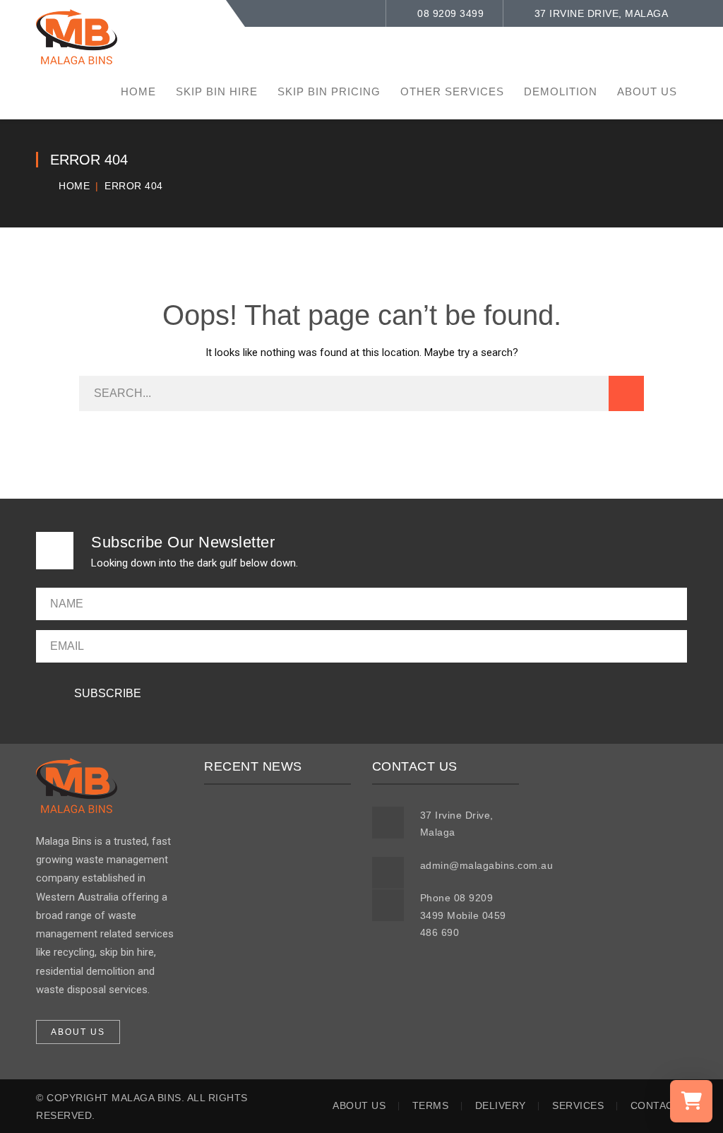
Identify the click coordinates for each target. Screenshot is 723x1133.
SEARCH (626, 393)
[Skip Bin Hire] (76, 36)
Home (74, 185)
